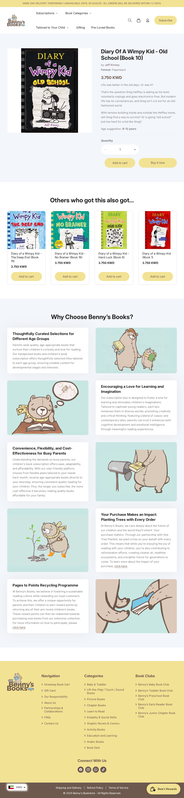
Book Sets (93, 747)
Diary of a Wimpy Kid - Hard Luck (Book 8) (113, 255)
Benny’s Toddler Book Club (155, 690)
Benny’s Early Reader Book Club (155, 706)
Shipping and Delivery (69, 787)
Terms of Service (118, 787)
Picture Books (96, 699)
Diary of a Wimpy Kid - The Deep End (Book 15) (26, 257)
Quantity (107, 140)
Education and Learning (102, 735)
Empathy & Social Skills (102, 717)
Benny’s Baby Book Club (153, 684)
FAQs (47, 717)
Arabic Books (95, 741)
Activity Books (96, 729)
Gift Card (50, 690)
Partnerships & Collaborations (53, 709)
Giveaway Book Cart (57, 684)
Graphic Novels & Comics (103, 723)
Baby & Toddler (96, 684)
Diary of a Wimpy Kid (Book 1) (156, 255)
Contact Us (51, 723)
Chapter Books (96, 705)
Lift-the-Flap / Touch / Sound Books (105, 691)
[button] (47, 13)
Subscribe (165, 20)
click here (120, 566)
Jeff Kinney (112, 65)
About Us (50, 702)
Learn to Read (96, 711)
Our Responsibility (56, 696)
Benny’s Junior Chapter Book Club (156, 714)
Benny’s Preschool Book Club (153, 697)
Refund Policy (95, 787)
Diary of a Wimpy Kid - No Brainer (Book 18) (70, 255)
